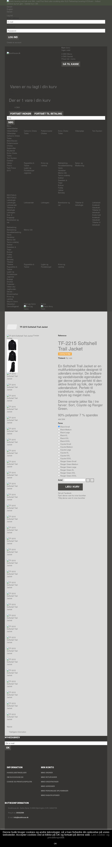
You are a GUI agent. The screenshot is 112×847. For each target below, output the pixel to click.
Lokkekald (96, 202)
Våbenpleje (11, 133)
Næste (9, 726)
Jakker (60, 190)
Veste (60, 168)
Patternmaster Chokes (12, 144)
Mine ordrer (47, 772)
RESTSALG (11, 195)
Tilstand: (61, 358)
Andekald (96, 205)
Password (11, 27)
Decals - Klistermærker (12, 292)
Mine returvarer (49, 777)
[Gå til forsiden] (12, 326)
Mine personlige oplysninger (54, 790)
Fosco (9, 165)
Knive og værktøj (44, 164)
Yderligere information (17, 732)
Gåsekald (96, 207)
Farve (60, 423)
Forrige (9, 338)
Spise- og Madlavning (79, 164)
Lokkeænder (12, 205)
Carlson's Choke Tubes (13, 137)
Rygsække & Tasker (29, 164)
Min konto (47, 767)
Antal (60, 480)
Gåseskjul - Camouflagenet (13, 305)
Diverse (10, 281)
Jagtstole (27, 173)
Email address (13, 18)
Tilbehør (10, 262)
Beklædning (62, 163)
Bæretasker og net (13, 221)
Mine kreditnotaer (49, 781)
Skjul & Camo (12, 301)
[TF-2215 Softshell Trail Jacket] (30, 345)
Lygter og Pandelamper (29, 169)
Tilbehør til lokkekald (96, 211)
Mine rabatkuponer (50, 795)
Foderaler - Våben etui (11, 285)
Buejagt (10, 279)
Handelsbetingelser (16, 772)
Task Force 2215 (11, 169)
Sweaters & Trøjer (62, 181)
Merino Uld (62, 173)
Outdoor (10, 160)
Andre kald (96, 215)
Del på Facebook (64, 493)
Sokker (61, 177)
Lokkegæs (11, 212)
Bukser (61, 185)
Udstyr (9, 163)
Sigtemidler (11, 148)
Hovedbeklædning (65, 165)
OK (55, 843)
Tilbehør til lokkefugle (11, 208)
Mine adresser (48, 786)
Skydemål (11, 150)
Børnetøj (61, 192)
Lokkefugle (11, 200)
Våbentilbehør (12, 128)
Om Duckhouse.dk (15, 777)
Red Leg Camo (30, 304)
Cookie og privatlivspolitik (19, 781)
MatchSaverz (12, 140)
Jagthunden (11, 289)
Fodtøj (60, 187)
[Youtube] (7, 757)
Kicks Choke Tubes (12, 154)
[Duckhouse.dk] (32, 65)
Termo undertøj (64, 175)
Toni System (12, 158)
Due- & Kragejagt (10, 216)
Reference (62, 335)
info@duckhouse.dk (21, 817)
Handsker (62, 170)
